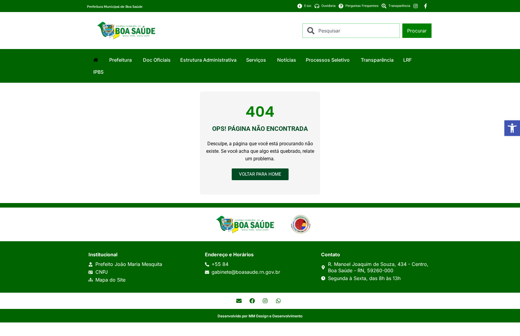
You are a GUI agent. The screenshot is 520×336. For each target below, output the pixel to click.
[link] (512, 128)
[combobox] (351, 30)
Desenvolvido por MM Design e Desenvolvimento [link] (260, 316)
